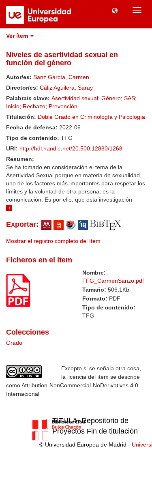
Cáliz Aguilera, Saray (66, 87)
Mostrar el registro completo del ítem (53, 241)
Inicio (12, 106)
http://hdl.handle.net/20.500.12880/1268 (70, 148)
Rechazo (34, 106)
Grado (14, 342)
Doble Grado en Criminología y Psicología (91, 117)
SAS (129, 98)
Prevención (63, 106)
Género (111, 98)
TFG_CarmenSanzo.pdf (113, 280)
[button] (114, 10)
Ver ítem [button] (18, 35)
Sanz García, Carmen (61, 77)
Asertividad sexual (74, 98)
